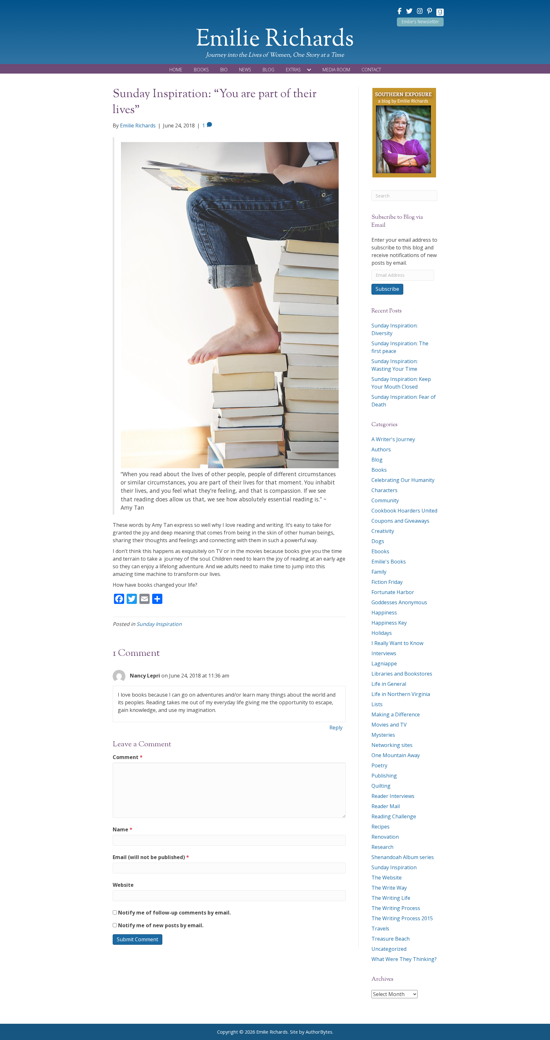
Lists (377, 704)
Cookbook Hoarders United (404, 510)
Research (382, 846)
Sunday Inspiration (159, 624)
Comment (128, 757)
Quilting (381, 785)
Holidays (381, 632)
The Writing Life (390, 897)
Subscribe (387, 288)
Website (123, 884)
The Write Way (389, 887)
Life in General (388, 683)
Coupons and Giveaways (400, 520)
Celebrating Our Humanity (402, 480)
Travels (380, 928)
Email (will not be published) (151, 857)
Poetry (379, 765)
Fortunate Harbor (392, 592)
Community (385, 500)
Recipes (380, 826)
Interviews (383, 653)
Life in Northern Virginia (400, 694)
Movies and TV (389, 724)
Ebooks (380, 551)
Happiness (384, 612)
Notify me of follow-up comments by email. (174, 912)
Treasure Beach (390, 938)
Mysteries (383, 734)
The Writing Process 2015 (402, 918)
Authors (381, 449)
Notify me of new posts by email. (160, 925)
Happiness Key (389, 622)
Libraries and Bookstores (401, 673)
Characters (384, 490)
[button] (420, 22)
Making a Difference (395, 714)
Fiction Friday (387, 581)
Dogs (377, 541)
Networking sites (391, 745)
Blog (377, 459)
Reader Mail (385, 806)
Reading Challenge (393, 816)
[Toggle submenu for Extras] (309, 70)
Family (378, 571)
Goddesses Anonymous (399, 602)
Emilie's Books (388, 561)
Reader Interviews (392, 796)
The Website (386, 877)
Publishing (384, 775)
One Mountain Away (395, 755)
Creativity (382, 530)
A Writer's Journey (393, 439)
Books (379, 469)
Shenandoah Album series (402, 857)
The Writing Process (395, 908)
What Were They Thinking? (404, 959)
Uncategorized (388, 948)
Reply (335, 727)
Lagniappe (384, 663)
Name (122, 829)
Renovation (385, 836)
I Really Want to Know (397, 643)
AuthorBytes (319, 1032)
